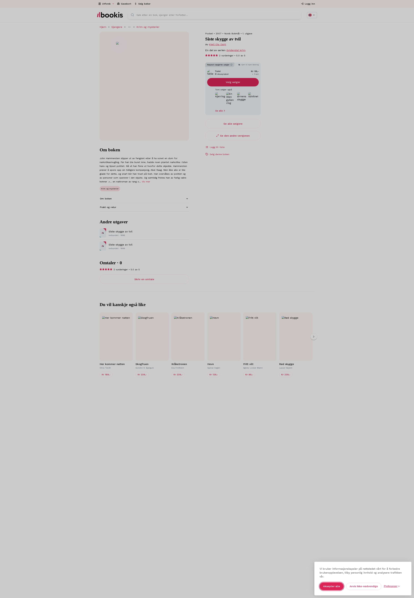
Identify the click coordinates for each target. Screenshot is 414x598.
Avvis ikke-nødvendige (364, 586)
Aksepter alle (331, 586)
